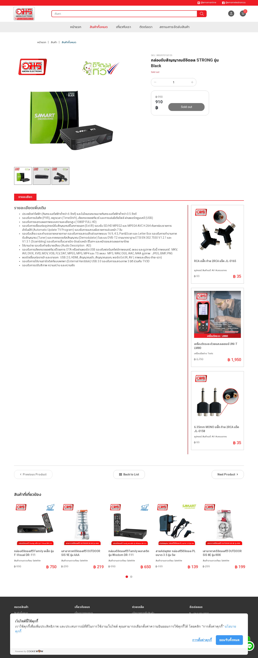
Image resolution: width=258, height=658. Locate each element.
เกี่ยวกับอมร (82, 607)
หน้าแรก (75, 27)
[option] (70, 110)
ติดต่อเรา (145, 27)
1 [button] (127, 576)
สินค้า (54, 42)
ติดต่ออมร (196, 607)
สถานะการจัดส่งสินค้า (174, 27)
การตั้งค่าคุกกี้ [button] (202, 640)
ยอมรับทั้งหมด (229, 640)
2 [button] (131, 576)
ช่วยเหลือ (138, 607)
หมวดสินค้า (21, 607)
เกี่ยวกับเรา (123, 27)
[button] (242, 13)
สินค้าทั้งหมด (99, 27)
